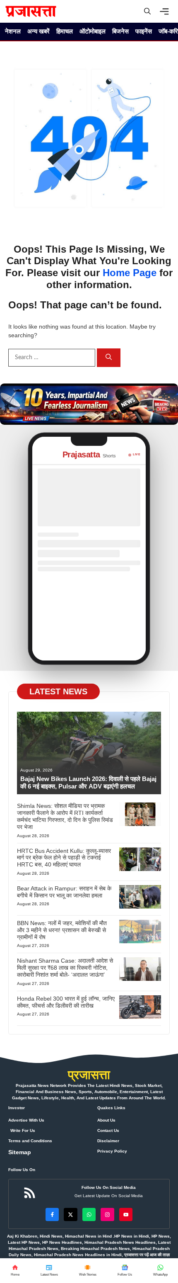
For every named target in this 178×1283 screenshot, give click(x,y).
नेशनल (13, 31)
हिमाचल (64, 31)
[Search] (108, 357)
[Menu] (166, 11)
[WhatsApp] (124, 1270)
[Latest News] (49, 1270)
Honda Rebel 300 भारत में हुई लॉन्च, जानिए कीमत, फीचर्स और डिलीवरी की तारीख (66, 1002)
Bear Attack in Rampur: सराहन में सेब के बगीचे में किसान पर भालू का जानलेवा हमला (64, 892)
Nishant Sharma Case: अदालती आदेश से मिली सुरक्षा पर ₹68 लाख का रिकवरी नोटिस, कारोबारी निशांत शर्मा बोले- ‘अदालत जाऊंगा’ (65, 967)
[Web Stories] (87, 1270)
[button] (147, 11)
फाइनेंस (143, 31)
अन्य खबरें (38, 31)
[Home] (15, 1270)
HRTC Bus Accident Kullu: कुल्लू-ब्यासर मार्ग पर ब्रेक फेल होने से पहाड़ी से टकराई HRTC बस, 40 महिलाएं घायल (64, 857)
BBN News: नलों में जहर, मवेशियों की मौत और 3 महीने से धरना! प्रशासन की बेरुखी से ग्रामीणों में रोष (62, 930)
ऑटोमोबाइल (92, 31)
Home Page (129, 272)
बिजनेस (120, 31)
